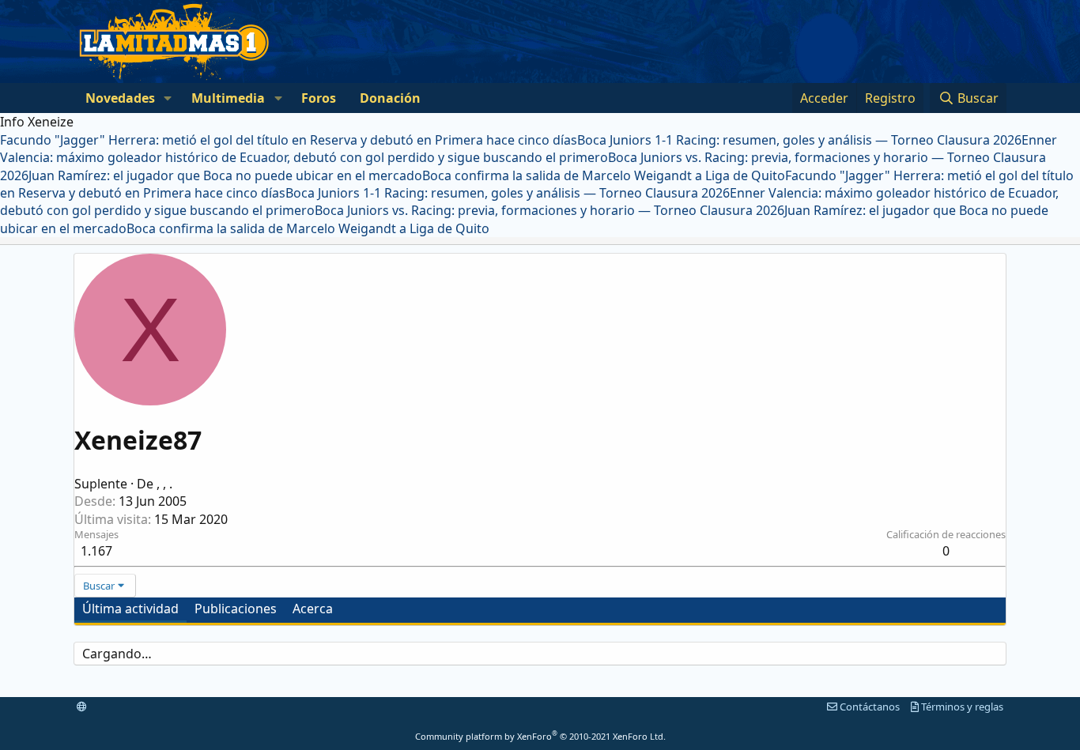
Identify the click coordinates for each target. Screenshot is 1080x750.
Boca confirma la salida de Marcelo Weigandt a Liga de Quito (603, 175)
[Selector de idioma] (82, 706)
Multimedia (228, 98)
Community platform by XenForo (540, 736)
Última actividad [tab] (130, 608)
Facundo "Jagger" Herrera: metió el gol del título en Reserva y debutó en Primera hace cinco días (288, 140)
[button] (168, 98)
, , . (164, 483)
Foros (318, 98)
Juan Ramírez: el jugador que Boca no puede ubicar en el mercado (225, 175)
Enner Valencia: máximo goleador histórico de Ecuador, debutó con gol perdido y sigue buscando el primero (528, 148)
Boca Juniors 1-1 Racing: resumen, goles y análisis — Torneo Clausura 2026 (799, 140)
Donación (390, 98)
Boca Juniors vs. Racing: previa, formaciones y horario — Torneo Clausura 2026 (549, 210)
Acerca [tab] (313, 608)
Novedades (120, 98)
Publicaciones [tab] (235, 608)
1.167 (96, 551)
